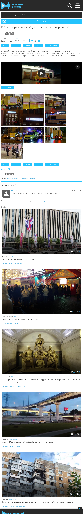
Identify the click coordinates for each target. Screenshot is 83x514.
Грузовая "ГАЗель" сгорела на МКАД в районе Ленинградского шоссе (28, 442)
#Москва (16, 45)
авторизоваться (60, 201)
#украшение (19, 264)
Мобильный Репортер (12, 5)
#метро (27, 45)
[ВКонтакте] (6, 33)
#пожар (38, 45)
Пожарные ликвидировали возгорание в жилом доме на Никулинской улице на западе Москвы (37, 502)
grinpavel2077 (16, 190)
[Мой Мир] (12, 33)
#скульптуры (20, 386)
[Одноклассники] (9, 33)
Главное (6, 15)
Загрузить (41, 21)
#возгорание (52, 45)
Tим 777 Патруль (13, 38)
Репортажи (15, 15)
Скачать (8, 87)
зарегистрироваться (43, 201)
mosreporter (13, 439)
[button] (42, 73)
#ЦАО (5, 45)
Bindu (11, 257)
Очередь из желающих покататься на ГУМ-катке (20, 320)
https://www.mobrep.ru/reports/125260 (21, 179)
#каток (17, 324)
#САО (11, 446)
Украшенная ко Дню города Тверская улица (18, 260)
